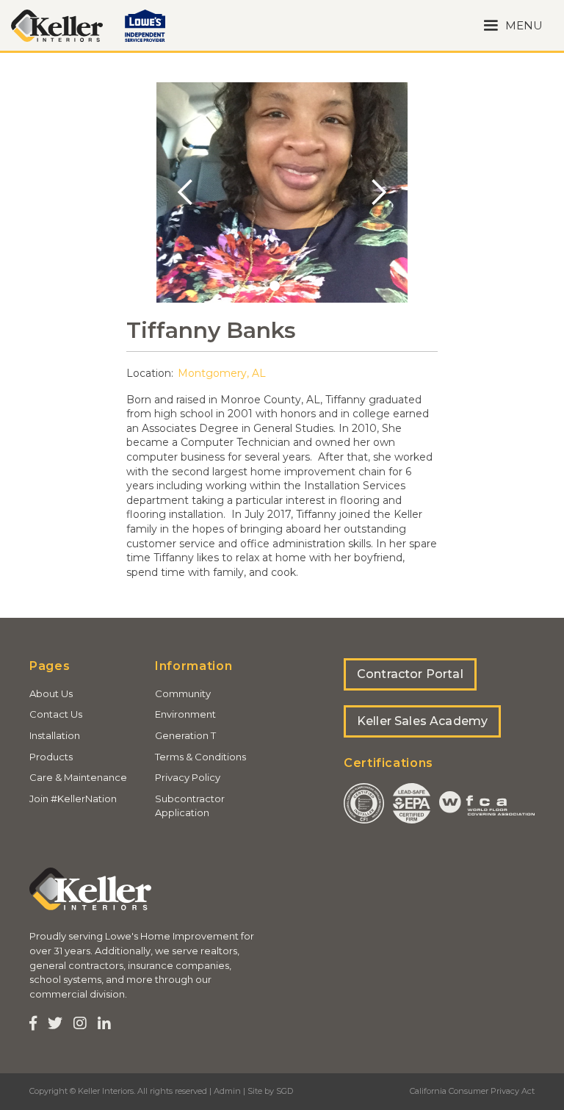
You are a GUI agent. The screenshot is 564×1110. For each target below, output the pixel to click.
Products (51, 757)
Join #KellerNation (73, 798)
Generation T (185, 735)
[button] (513, 25)
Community (183, 693)
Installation (54, 735)
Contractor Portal (410, 674)
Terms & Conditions (200, 757)
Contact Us (55, 714)
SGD (284, 1091)
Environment (185, 714)
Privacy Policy (187, 777)
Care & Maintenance (78, 777)
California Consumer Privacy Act (472, 1091)
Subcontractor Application (190, 806)
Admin (227, 1091)
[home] (57, 26)
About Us (51, 693)
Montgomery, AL (222, 373)
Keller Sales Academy (422, 721)
